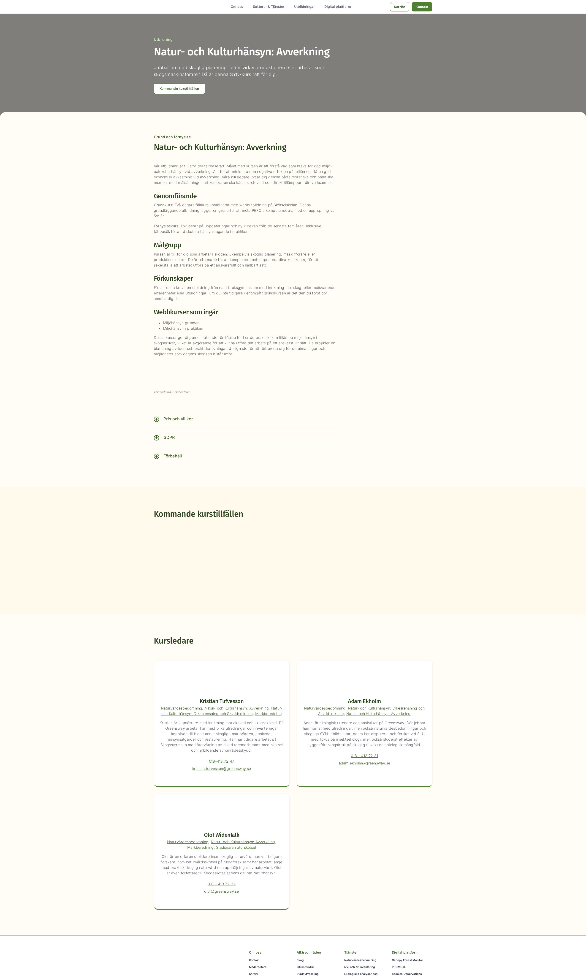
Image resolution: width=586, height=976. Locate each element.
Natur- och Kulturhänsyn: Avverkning (237, 708)
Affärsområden (309, 952)
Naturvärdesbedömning (181, 708)
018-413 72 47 (221, 761)
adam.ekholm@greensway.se (364, 763)
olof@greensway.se (221, 891)
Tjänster (351, 952)
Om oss (255, 952)
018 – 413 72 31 (364, 755)
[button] (245, 418)
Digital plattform (405, 952)
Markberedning (268, 713)
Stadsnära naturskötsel (236, 847)
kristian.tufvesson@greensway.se (221, 768)
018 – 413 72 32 (222, 884)
